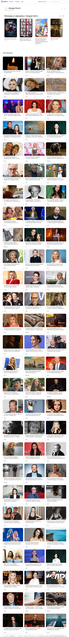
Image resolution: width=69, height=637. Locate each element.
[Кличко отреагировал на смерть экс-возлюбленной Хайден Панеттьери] (56, 367)
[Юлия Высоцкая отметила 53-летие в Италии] (34, 517)
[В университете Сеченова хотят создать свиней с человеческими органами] (34, 324)
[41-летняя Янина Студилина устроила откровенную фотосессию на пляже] (34, 152)
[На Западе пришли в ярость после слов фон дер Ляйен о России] (34, 217)
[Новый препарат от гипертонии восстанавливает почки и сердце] (34, 602)
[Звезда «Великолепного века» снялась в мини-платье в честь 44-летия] (34, 345)
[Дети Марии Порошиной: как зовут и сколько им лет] (13, 259)
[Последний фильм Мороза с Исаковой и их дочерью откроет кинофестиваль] (56, 324)
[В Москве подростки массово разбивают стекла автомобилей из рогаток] (34, 131)
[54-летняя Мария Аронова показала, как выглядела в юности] (56, 452)
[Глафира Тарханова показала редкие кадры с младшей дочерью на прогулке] (34, 281)
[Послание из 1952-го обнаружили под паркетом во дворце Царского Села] (56, 88)
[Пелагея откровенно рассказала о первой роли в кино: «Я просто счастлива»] (13, 324)
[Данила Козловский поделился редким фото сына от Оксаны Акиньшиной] (13, 431)
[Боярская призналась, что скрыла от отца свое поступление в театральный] (56, 131)
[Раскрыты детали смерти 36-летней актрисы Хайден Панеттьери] (13, 281)
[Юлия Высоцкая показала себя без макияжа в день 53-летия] (56, 259)
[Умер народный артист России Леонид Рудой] (13, 67)
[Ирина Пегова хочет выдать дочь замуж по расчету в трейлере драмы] (13, 345)
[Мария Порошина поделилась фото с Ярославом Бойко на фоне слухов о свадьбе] (13, 109)
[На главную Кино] (5, 1)
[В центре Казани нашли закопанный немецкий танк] (13, 238)
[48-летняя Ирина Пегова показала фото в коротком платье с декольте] (56, 67)
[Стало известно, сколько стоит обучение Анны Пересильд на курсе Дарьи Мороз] (34, 559)
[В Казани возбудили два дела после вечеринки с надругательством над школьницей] (56, 495)
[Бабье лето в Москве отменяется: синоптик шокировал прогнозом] (13, 474)
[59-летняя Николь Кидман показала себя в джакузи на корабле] (13, 452)
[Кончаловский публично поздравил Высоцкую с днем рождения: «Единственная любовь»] (13, 152)
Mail (2, 636)
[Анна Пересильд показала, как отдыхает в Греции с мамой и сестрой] (34, 388)
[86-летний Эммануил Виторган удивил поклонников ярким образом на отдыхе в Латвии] (13, 174)
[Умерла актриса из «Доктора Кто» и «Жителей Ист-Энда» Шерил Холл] (34, 431)
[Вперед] (63, 16)
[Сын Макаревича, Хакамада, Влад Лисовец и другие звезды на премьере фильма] (13, 624)
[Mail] (2, 1)
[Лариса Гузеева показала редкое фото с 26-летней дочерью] (34, 67)
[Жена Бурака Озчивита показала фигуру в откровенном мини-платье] (56, 238)
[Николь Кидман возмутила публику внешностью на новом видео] (56, 281)
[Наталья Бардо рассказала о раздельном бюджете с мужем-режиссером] (56, 174)
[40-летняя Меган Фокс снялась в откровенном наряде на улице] (56, 195)
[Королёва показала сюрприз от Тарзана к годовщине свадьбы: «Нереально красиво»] (34, 238)
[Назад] (60, 16)
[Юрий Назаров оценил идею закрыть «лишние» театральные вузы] (13, 602)
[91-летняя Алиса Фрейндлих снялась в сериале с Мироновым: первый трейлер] (56, 302)
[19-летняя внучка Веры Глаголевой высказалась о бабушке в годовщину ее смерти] (13, 217)
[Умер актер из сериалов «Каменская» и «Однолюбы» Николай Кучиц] (13, 388)
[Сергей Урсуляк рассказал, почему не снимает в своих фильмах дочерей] (34, 495)
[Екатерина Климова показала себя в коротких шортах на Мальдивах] (34, 409)
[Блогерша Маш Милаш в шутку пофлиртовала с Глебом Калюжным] (13, 581)
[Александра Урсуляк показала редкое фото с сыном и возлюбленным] (13, 495)
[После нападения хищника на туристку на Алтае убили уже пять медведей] (56, 152)
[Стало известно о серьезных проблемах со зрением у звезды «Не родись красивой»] (56, 109)
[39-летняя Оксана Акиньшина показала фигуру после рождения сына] (56, 474)
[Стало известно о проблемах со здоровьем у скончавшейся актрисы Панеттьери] (13, 88)
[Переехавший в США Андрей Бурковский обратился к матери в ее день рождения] (34, 474)
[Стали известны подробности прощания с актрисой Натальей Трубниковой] (56, 409)
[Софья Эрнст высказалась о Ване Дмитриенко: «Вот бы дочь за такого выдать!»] (56, 431)
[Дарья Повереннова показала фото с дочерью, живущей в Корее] (56, 559)
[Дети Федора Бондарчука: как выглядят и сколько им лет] (34, 302)
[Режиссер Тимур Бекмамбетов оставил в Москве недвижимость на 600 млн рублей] (56, 217)
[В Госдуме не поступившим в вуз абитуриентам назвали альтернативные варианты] (56, 624)
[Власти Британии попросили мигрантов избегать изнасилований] (34, 367)
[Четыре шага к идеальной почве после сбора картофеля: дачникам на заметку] (56, 602)
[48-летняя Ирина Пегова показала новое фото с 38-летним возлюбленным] (56, 581)
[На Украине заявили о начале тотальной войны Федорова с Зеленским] (56, 388)
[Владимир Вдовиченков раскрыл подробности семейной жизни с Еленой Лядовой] (13, 131)
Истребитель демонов (10, 38)
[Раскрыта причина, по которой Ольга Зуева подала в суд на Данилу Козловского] (13, 302)
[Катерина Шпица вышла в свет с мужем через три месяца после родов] (34, 581)
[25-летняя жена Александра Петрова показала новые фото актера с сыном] (13, 517)
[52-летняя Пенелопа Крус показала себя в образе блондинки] (34, 538)
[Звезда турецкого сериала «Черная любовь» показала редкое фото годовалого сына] (34, 452)
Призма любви (54, 38)
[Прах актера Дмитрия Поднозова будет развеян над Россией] (34, 174)
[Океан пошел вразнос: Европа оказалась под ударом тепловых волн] (56, 538)
